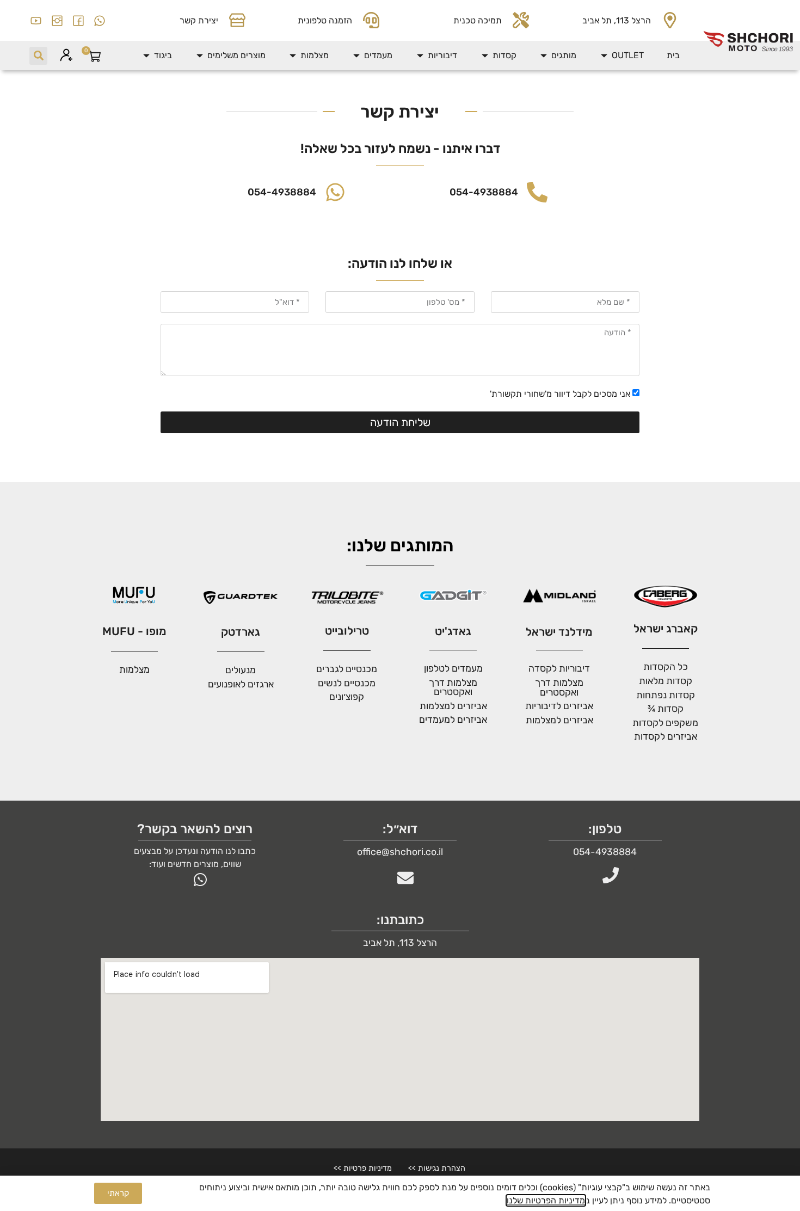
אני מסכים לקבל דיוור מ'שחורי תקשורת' (560, 394)
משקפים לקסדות (665, 722)
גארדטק (240, 631)
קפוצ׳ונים (346, 696)
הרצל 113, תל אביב (616, 20)
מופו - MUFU (134, 631)
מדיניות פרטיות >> (363, 1168)
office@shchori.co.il (400, 851)
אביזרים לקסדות (665, 736)
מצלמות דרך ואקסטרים (453, 687)
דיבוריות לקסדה (559, 668)
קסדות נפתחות (665, 695)
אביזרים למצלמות (559, 720)
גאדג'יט (453, 631)
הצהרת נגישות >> (436, 1168)
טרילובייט (347, 630)
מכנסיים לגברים (346, 668)
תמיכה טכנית (477, 20)
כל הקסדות (665, 666)
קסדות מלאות (665, 680)
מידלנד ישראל (559, 631)
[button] (621, 55)
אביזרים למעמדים (453, 719)
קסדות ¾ (666, 708)
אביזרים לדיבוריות (559, 705)
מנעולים (240, 670)
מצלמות (134, 669)
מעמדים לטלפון (453, 668)
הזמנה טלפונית (325, 20)
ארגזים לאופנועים (241, 684)
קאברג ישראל (665, 628)
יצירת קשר (199, 20)
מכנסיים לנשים (347, 683)
